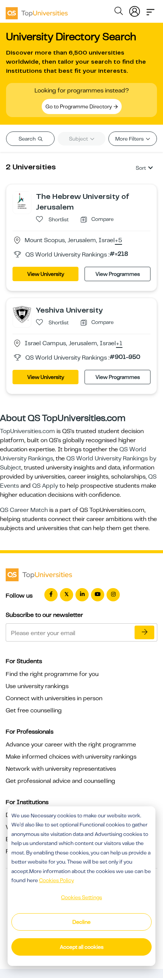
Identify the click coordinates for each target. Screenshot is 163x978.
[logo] (37, 10)
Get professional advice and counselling (60, 781)
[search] (118, 12)
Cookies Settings (81, 897)
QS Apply (45, 486)
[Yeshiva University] (22, 314)
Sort (141, 167)
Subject (79, 138)
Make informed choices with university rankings (71, 756)
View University (45, 274)
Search (28, 138)
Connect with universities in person (54, 698)
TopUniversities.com (27, 431)
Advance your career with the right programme (71, 744)
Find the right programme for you (52, 674)
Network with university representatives (61, 769)
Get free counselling (34, 710)
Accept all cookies (81, 947)
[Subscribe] (144, 632)
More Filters (130, 138)
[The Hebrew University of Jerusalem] (22, 200)
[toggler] (150, 10)
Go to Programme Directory (79, 106)
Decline (81, 922)
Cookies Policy (56, 880)
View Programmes (118, 274)
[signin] (134, 10)
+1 (119, 344)
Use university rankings (37, 686)
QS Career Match (24, 510)
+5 (118, 240)
